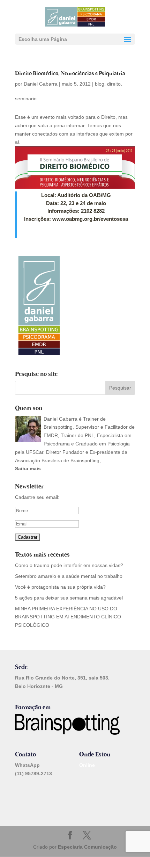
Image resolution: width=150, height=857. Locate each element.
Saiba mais (28, 468)
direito (114, 84)
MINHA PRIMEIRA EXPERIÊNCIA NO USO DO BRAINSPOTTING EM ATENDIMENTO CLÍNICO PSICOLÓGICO (68, 617)
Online (87, 765)
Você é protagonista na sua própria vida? (60, 587)
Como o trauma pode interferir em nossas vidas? (70, 565)
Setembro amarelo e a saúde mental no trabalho (68, 576)
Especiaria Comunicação (87, 847)
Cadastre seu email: (37, 497)
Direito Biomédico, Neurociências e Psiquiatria (70, 73)
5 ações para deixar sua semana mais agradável (69, 598)
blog (99, 84)
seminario (26, 98)
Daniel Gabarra (41, 84)
